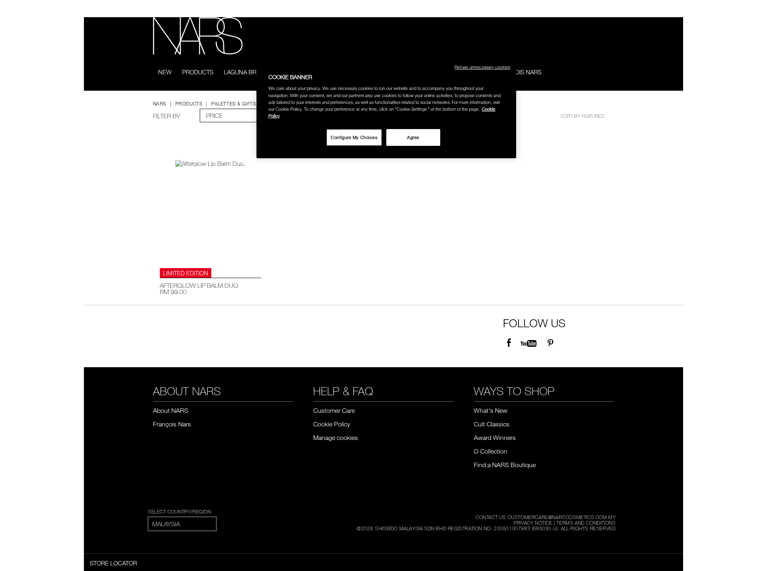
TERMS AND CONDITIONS (586, 522)
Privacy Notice (533, 522)
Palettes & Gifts (233, 103)
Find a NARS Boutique (505, 464)
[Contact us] (598, 8)
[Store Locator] (610, 8)
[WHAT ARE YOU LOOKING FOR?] (608, 72)
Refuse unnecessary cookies (482, 67)
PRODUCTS (197, 72)
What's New (490, 410)
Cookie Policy (331, 424)
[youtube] (529, 343)
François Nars (518, 72)
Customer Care (334, 410)
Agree (413, 137)
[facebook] (509, 343)
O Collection (490, 451)
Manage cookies (335, 437)
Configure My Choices (354, 137)
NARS (160, 103)
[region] (386, 107)
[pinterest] (550, 343)
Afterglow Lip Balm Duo (199, 285)
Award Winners (495, 437)
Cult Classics (491, 424)
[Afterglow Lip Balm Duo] (211, 210)
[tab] (232, 115)
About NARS (170, 410)
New (165, 72)
